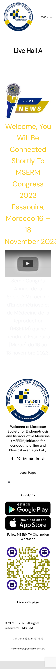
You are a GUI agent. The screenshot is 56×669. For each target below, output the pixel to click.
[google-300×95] (28, 503)
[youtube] (31, 458)
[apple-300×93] (28, 517)
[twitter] (18, 458)
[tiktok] (43, 458)
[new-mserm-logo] (18, 4)
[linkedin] (37, 458)
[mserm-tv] (28, 546)
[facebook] (12, 458)
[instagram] (24, 458)
